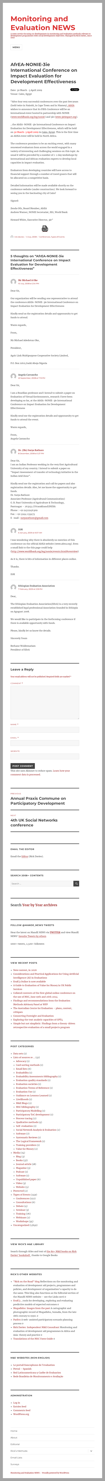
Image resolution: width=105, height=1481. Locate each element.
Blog (18, 1156)
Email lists (21, 1068)
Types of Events (58, 237)
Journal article (23, 1164)
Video (19, 1183)
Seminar (20, 1210)
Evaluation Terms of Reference (32, 1088)
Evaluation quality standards (31, 1080)
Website (15, 751)
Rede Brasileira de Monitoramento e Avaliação (38, 1376)
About (14, 1437)
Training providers (26, 1145)
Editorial (15, 1444)
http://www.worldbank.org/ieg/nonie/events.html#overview (44, 551)
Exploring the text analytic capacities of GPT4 (38, 1019)
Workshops (22, 1221)
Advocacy (21, 1061)
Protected (18, 1190)
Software (21, 1133)
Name (14, 724)
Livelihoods (22, 1099)
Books (19, 1160)
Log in (16, 1402)
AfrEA (71, 105)
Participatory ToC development (33, 1114)
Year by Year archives (39, 905)
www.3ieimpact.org (66, 116)
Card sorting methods (28, 1065)
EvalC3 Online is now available (29, 981)
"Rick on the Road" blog (26, 1281)
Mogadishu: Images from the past (31, 1308)
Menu (16, 47)
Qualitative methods (27, 1122)
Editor (24, 856)
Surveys (15, 1464)
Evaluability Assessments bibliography (37, 1076)
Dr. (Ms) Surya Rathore (31, 450)
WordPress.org (21, 1414)
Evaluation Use (24, 1091)
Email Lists (16, 1457)
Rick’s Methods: (19, 1451)
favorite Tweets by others (32, 936)
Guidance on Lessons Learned (32, 1095)
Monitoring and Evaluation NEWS (25, 1473)
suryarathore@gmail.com (34, 517)
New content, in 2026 (25, 970)
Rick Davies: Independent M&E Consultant (36, 1327)
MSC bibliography (25, 1107)
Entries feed (19, 1406)
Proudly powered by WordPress (55, 1473)
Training (20, 1213)
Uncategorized (21, 1225)
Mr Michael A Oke (28, 280)
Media (16, 1152)
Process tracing (24, 1118)
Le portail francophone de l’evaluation (34, 1365)
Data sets (18, 1053)
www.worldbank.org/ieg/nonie (28, 116)
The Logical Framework (29, 1141)
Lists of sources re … (24, 1057)
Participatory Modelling (29, 1110)
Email (15, 738)
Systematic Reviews (26, 1137)
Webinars (21, 1217)
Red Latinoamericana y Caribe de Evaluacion (37, 1372)
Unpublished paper (26, 1179)
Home (14, 1431)
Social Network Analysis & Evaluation (36, 1129)
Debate (20, 1206)
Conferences (44, 237)
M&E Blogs (22, 1103)
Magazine (21, 1168)
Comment (17, 683)
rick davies (19, 237)
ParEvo (17, 1319)
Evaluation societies (27, 1084)
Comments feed (21, 1410)
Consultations (23, 1202)
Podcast (20, 1171)
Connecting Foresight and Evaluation (33, 1015)
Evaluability (22, 1072)
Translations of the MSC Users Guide (33, 1338)
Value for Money (25, 1149)
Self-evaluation (24, 1126)
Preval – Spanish (22, 1368)
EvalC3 (16, 1300)
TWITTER (55, 932)
